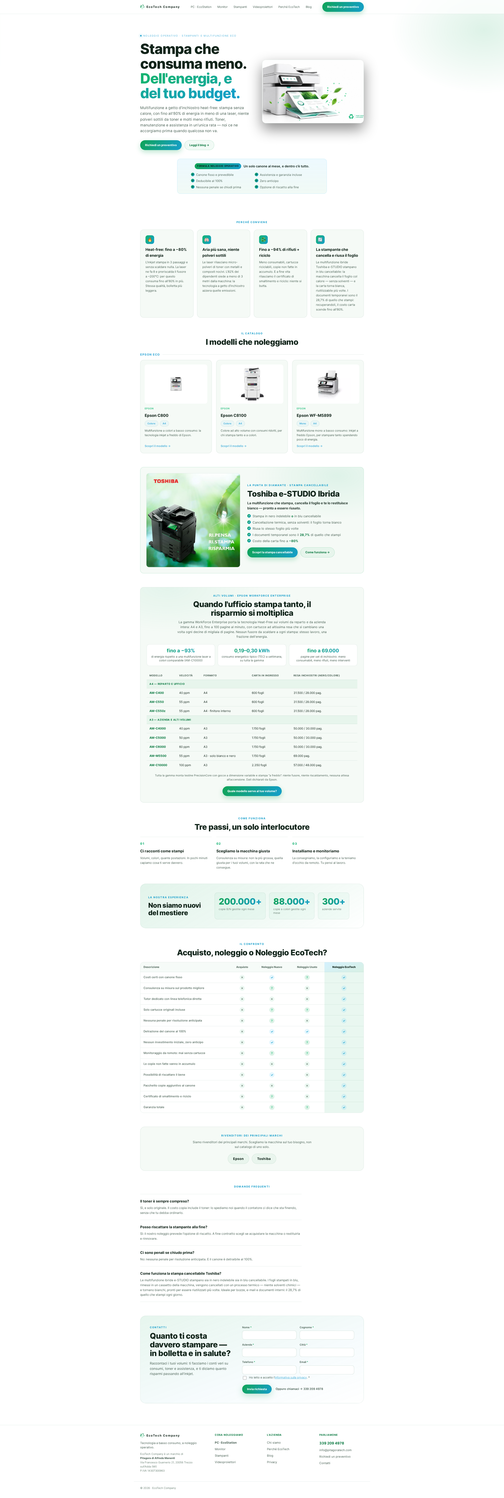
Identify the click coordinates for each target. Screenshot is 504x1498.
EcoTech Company (163, 7)
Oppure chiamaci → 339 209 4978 (299, 1389)
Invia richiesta (257, 1389)
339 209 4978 (331, 1443)
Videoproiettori (262, 7)
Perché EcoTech (289, 7)
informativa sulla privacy (291, 1377)
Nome (247, 1327)
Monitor (222, 7)
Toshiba (264, 1159)
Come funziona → (317, 552)
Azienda (248, 1344)
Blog (309, 7)
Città (304, 1344)
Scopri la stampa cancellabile (272, 552)
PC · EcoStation (201, 7)
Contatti (324, 1463)
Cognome (307, 1327)
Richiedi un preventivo (343, 7)
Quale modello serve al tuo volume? (252, 791)
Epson (238, 1159)
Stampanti (240, 7)
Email (304, 1362)
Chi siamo (274, 1442)
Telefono (248, 1362)
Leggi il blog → (199, 145)
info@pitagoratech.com (335, 1450)
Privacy (272, 1462)
